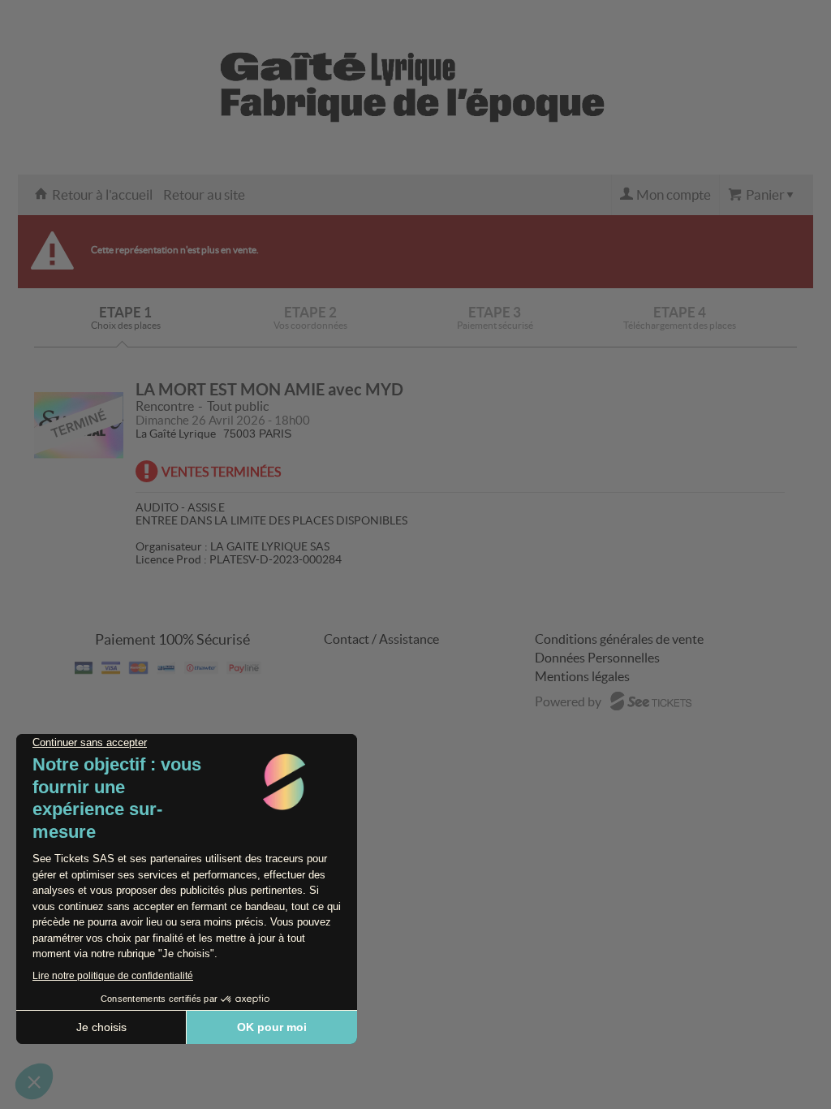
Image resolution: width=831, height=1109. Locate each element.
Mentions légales (582, 676)
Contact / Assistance (381, 639)
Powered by (568, 701)
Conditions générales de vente (619, 639)
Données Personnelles (597, 657)
